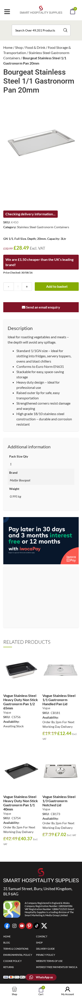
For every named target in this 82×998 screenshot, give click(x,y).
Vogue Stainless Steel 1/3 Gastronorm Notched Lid (58, 801)
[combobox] (41, 30)
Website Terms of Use (49, 960)
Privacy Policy (45, 954)
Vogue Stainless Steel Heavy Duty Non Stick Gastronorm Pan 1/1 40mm (20, 803)
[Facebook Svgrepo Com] (7, 926)
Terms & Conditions (15, 948)
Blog (6, 942)
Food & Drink (35, 47)
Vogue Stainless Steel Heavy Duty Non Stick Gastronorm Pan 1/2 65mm (20, 701)
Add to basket (57, 286)
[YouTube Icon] (22, 926)
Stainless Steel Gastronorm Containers (43, 227)
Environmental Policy (17, 954)
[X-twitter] (44, 926)
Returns (8, 967)
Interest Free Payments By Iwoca (56, 967)
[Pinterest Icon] (29, 926)
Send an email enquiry (42, 307)
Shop (19, 47)
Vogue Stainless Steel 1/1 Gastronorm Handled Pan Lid (58, 699)
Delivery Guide (45, 948)
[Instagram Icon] (14, 926)
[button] (47, 23)
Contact (41, 936)
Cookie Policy (12, 960)
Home (7, 47)
